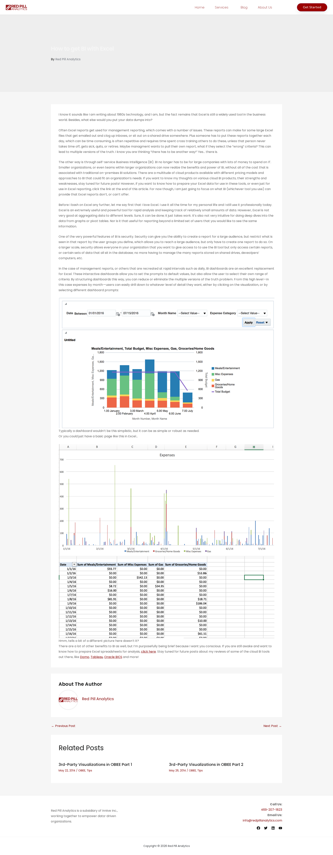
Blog (244, 7)
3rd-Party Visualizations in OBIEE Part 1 (95, 764)
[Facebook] (258, 828)
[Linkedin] (273, 828)
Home (199, 7)
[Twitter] (265, 828)
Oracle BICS (113, 657)
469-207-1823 (271, 809)
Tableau (97, 657)
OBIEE (81, 770)
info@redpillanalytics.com (262, 820)
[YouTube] (280, 828)
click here (148, 651)
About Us (265, 7)
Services (221, 7)
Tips (89, 770)
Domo (84, 657)
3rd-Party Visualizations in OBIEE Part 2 (206, 764)
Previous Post (63, 726)
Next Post (272, 726)
